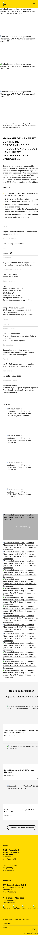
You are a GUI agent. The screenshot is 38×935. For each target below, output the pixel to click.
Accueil (5, 124)
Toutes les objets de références (22, 827)
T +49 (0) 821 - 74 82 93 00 (13, 898)
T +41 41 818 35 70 (10, 865)
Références (15, 124)
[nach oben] (34, 930)
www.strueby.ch (9, 870)
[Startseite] (12, 4)
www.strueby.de (9, 903)
